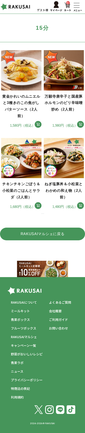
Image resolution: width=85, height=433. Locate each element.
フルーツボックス (23, 328)
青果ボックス (20, 319)
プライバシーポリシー (27, 380)
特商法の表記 (20, 388)
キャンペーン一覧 (23, 345)
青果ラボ (17, 362)
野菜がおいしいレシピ (27, 354)
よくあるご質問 (60, 302)
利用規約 (17, 397)
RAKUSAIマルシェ (24, 337)
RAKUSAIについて (24, 302)
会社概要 (55, 311)
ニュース (17, 371)
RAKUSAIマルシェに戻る (43, 234)
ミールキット (20, 311)
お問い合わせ (58, 328)
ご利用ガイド (58, 319)
